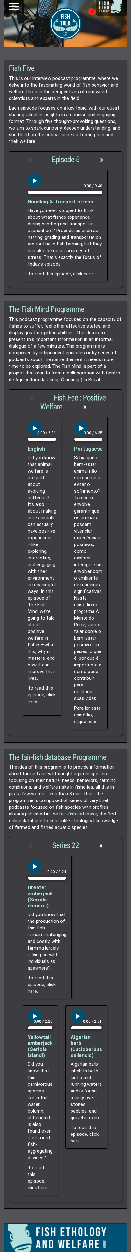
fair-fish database (78, 814)
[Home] (110, 6)
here (88, 274)
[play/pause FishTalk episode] (35, 180)
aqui (91, 721)
